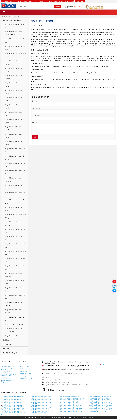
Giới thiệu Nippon (79, 1)
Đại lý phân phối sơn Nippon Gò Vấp (15, 165)
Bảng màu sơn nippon (28, 1)
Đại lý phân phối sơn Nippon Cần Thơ (15, 318)
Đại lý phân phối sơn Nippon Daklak (13, 187)
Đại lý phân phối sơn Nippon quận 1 (13, 143)
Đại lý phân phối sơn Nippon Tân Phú (15, 150)
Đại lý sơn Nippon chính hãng (14, 324)
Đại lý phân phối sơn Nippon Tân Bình (15, 172)
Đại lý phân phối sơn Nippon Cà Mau (14, 238)
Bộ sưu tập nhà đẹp (40, 1)
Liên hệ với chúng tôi (10, 353)
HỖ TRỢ (6, 348)
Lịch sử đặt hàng (24, 371)
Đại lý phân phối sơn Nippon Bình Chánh (15, 55)
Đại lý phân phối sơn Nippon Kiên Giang (15, 252)
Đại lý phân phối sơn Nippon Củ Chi (15, 40)
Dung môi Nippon (77, 12)
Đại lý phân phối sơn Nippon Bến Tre (15, 289)
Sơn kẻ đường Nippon (62, 12)
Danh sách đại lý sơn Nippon (12, 20)
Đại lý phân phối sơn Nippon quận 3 (13, 128)
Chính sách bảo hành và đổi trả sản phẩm (8, 374)
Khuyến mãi (70, 1)
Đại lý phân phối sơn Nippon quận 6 (13, 106)
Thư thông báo (24, 376)
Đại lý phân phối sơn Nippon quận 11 (13, 69)
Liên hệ (55, 1)
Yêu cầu (34, 122)
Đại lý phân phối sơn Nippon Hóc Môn (15, 47)
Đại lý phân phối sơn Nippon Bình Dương (15, 216)
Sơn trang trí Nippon (13, 12)
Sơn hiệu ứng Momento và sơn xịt (96, 12)
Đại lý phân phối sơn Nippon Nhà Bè (15, 26)
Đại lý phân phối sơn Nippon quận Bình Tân (13, 179)
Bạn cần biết (5, 1)
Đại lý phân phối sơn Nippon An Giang (15, 260)
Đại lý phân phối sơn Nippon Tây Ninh (15, 201)
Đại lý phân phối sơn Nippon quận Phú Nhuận (13, 33)
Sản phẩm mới (62, 1)
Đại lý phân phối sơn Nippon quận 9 (13, 84)
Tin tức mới (49, 1)
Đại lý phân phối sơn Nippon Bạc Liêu (15, 230)
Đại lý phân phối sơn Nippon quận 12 (13, 62)
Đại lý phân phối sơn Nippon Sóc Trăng (15, 267)
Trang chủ (4, 16)
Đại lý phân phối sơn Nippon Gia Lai (15, 194)
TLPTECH (90, 417)
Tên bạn (34, 101)
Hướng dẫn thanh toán (8, 372)
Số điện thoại (36, 108)
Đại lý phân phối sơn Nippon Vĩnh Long (15, 282)
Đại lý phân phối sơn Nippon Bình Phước (15, 208)
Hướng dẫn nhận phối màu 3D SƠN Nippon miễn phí (8, 368)
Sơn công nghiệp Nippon (31, 12)
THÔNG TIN (7, 344)
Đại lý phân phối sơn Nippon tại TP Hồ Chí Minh (14, 330)
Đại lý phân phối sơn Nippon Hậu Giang (15, 245)
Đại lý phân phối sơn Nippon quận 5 (13, 113)
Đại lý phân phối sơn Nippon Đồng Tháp (13, 274)
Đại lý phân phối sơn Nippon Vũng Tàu (13, 311)
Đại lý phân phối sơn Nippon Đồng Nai (13, 223)
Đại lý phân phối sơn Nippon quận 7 (13, 99)
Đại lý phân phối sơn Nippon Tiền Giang (15, 296)
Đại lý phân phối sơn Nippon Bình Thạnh (15, 157)
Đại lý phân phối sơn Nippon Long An (13, 304)
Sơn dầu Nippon (47, 12)
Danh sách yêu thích (26, 373)
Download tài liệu (25, 366)
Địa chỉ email (36, 115)
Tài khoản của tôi (25, 369)
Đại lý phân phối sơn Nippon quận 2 (13, 135)
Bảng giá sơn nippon (15, 1)
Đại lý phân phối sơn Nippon (13, 336)
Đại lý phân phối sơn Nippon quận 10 (13, 77)
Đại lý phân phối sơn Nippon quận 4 (13, 121)
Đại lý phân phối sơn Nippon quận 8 (13, 91)
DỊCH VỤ (6, 340)
